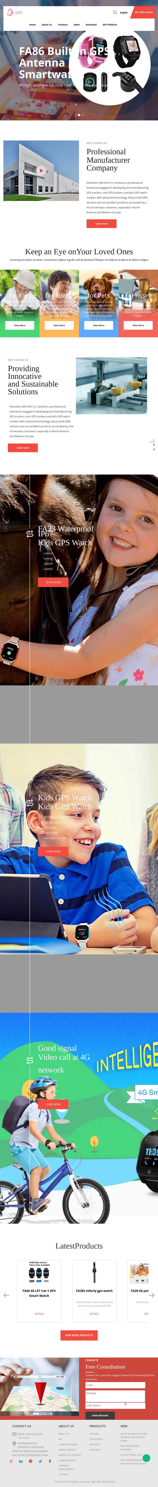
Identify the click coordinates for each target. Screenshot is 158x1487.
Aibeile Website (67, 1449)
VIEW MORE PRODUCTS (79, 1335)
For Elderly (96, 1439)
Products (63, 24)
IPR (60, 1439)
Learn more (101, 223)
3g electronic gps (131, 1454)
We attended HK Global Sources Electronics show (134, 1437)
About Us (47, 24)
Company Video (67, 1460)
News (77, 24)
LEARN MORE (53, 582)
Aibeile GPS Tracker (70, 1455)
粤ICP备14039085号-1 (104, 1481)
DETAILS (39, 1314)
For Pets (94, 1444)
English (124, 12)
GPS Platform (110, 24)
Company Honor (68, 1444)
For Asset (95, 1449)
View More (19, 325)
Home (32, 24)
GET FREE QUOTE (143, 12)
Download (91, 24)
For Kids (94, 1433)
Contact (64, 1474)
